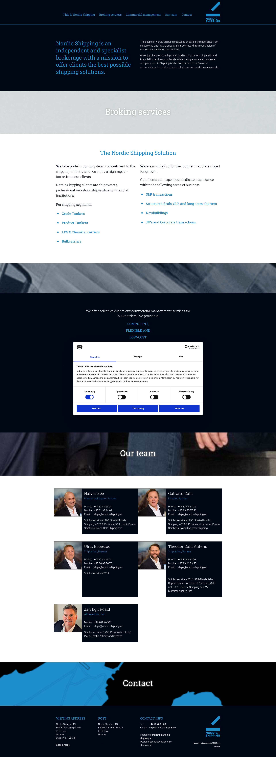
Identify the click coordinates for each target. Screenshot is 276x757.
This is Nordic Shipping (79, 14)
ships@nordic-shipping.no (108, 514)
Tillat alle (179, 408)
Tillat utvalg (138, 408)
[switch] (122, 397)
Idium (203, 743)
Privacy (217, 746)
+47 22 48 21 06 (187, 559)
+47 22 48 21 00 (157, 724)
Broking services (110, 14)
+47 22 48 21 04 (103, 506)
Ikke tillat (96, 408)
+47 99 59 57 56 (187, 510)
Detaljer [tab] (138, 356)
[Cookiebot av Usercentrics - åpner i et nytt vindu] (187, 347)
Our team (171, 14)
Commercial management (143, 14)
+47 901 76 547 (103, 622)
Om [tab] (181, 356)
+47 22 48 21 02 (187, 506)
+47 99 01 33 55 (187, 563)
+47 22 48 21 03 (103, 559)
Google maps (63, 745)
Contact (187, 14)
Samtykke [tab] (95, 357)
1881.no (216, 743)
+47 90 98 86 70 (103, 563)
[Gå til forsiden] (208, 12)
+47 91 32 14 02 (103, 510)
